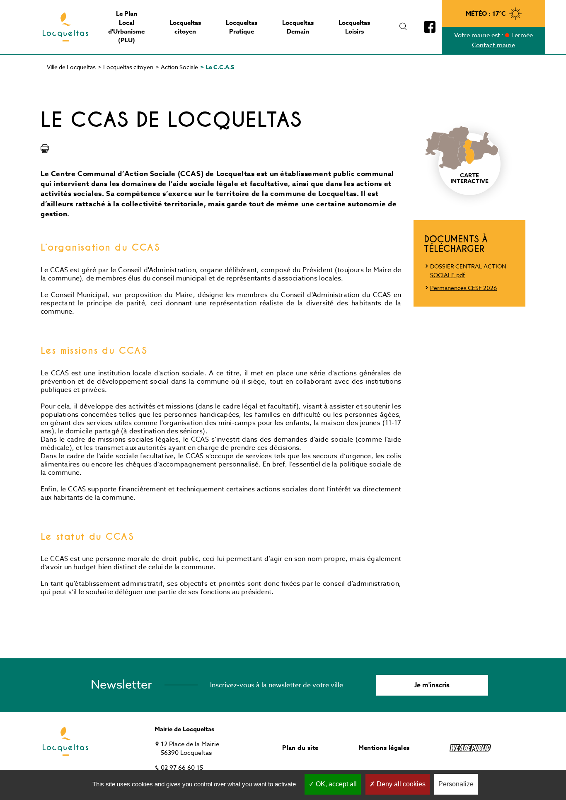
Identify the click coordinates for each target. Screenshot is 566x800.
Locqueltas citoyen (128, 67)
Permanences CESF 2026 (463, 288)
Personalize (456, 784)
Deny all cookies (400, 784)
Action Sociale (179, 67)
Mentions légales (384, 747)
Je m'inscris (432, 685)
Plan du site (300, 747)
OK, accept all (335, 784)
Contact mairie (493, 45)
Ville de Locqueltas (71, 67)
